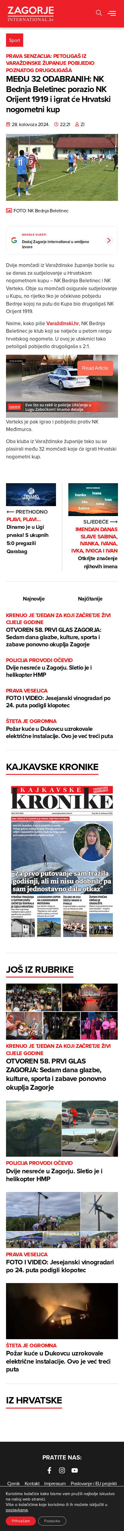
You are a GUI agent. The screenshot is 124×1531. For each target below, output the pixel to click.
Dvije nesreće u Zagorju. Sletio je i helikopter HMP (48, 668)
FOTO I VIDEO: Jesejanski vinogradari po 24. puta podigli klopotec (58, 698)
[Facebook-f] (49, 1470)
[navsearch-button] (99, 14)
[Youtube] (74, 1470)
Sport (14, 40)
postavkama (17, 1510)
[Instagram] (62, 1470)
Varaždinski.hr (62, 323)
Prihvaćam (21, 1521)
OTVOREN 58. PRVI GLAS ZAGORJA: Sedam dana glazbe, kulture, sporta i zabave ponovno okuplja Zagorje (58, 630)
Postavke (52, 1521)
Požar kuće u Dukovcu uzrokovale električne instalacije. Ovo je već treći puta (59, 729)
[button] (111, 13)
